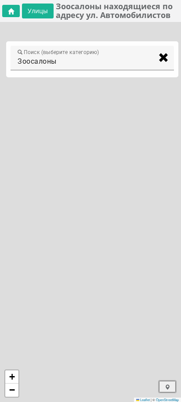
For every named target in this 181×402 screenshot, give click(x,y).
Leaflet (144, 399)
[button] (11, 377)
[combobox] (84, 61)
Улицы (38, 11)
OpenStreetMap (167, 399)
